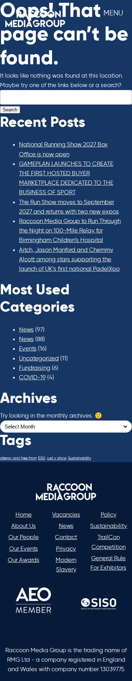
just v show (57, 458)
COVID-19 (32, 377)
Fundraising (34, 367)
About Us (23, 525)
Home (23, 514)
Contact (66, 537)
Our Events (23, 548)
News (26, 329)
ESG (41, 458)
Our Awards (23, 559)
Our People (23, 537)
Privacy (66, 548)
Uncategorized (39, 358)
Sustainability (79, 458)
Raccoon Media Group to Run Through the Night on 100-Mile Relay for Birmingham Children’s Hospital (70, 230)
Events (28, 348)
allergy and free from (18, 458)
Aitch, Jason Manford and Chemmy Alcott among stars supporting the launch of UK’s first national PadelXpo (69, 259)
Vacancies (66, 514)
